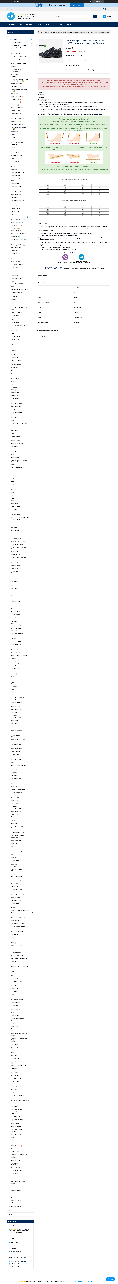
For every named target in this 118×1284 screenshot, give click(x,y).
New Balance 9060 (16, 192)
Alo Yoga (13, 370)
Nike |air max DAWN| (17, 999)
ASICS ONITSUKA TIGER (18, 652)
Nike (12, 420)
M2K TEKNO (14, 1055)
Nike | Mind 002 (15, 1137)
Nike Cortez (14, 150)
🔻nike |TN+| (14, 997)
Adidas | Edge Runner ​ (24, 703)
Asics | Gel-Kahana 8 (17, 633)
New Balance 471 (16, 775)
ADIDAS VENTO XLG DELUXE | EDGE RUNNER (20, 518)
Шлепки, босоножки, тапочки (19, 56)
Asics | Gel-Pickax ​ (28, 819)
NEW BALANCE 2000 (17, 940)
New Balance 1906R (16, 778)
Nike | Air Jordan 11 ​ (25, 1006)
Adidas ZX (14, 180)
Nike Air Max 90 (15, 140)
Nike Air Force (15, 137)
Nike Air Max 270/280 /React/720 (17, 143)
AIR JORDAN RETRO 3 (17, 611)
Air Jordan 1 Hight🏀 (16, 83)
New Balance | (15, 581)
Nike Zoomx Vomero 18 (17, 1095)
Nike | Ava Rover (15, 1167)
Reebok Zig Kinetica (16, 208)
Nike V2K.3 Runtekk (16, 155)
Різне (12, 214)
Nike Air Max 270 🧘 (16, 225)
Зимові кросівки (15, 50)
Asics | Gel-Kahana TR (17, 915)
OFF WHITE (14, 838)
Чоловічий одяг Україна (18, 48)
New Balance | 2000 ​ (26, 724)
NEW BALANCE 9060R (17, 1170)
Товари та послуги (25, 24)
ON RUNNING (15, 398)
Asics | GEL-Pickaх (16, 671)
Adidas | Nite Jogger (16, 840)
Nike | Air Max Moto (16, 1123)
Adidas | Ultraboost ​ (25, 617)
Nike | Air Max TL (15, 751)
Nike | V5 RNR (15, 328)
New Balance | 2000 (16, 404)
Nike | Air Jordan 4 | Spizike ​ (24, 572)
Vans (12, 319)
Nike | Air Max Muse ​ (26, 861)
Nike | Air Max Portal (16, 728)
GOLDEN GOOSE (16, 1078)
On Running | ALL (16, 336)
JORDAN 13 (14, 964)
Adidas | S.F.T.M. (15, 601)
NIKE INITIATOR (15, 354)
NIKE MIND (14, 1084)
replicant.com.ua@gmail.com (18, 1261)
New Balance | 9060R (17, 1195)
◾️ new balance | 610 (17, 292)
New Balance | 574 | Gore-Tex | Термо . (22, 1182)
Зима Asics (14, 1089)
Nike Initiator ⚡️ (15, 258)
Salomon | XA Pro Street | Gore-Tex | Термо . (20, 1156)
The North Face (15, 650)
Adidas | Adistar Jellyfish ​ (23, 740)
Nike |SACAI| (14, 299)
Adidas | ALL (14, 658)
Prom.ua (68, 1279)
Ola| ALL (13, 347)
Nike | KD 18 (14, 692)
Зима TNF (14, 1092)
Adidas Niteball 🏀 (16, 113)
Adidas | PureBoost (16, 392)
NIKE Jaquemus (15, 395)
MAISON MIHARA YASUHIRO (19, 958)
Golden (13, 849)
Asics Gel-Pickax (16, 978)
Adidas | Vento (15, 275)
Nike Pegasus (15, 161)
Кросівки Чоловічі (16, 473)
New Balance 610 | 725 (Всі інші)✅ (18, 128)
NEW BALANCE (15, 436)
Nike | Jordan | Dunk (16, 560)
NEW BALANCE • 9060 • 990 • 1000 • (19, 424)
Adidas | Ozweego (16, 1126)
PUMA (13, 478)
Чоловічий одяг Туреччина (18, 45)
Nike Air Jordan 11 (16, 781)
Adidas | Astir (14, 823)
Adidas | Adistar (15, 720)
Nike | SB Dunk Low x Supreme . (18, 827)
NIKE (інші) (14, 509)
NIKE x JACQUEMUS (17, 264)
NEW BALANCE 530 (16, 365)
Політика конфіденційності (92, 1281)
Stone (12, 971)
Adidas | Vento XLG (16, 278)
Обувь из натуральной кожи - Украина (19, 59)
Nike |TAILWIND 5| (16, 69)
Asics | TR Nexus (16, 342)
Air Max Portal (15, 754)
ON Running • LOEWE (17, 1031)
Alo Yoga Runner (15, 854)
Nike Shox (14, 1106)
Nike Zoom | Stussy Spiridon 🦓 (20, 1100)
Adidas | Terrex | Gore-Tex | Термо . (23, 1061)
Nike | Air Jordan (15, 604)
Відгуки (11, 1214)
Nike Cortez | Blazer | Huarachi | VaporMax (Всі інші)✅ (20, 80)
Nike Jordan (14, 158)
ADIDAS (13, 489)
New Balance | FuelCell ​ (26, 589)
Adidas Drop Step (16, 186)
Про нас (40, 24)
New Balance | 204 (16, 718)
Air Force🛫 (14, 93)
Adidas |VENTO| (15, 1015)
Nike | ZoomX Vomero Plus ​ (23, 1186)
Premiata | (14, 674)
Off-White (13, 638)
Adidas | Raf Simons (16, 1002)
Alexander (14, 527)
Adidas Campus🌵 (16, 121)
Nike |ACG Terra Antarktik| (18, 789)
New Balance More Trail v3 (18, 200)
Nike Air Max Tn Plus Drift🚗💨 (19, 219)
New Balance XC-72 (16, 197)
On (12, 373)
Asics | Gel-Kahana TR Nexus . (25, 974)
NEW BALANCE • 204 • (17, 544)
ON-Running (14, 1050)
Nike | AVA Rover (15, 261)
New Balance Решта (16, 203)
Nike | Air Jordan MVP (17, 955)
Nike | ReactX (15, 1173)
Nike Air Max (14, 883)
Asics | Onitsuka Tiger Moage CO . (23, 766)
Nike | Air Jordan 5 (16, 614)
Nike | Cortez (14, 568)
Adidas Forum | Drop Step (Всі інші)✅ (19, 90)
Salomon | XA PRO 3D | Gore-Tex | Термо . (21, 1040)
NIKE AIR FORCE (16, 953)
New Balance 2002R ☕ (17, 118)
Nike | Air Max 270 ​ (27, 315)
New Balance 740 (16, 811)
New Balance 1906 (16, 247)
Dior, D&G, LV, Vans (16, 467)
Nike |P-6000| (14, 1012)
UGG (12, 578)
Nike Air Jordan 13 (16, 843)
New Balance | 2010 (16, 709)
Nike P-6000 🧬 (15, 236)
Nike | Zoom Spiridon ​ (27, 75)
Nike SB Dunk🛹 (15, 110)
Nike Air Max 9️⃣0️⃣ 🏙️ (17, 222)
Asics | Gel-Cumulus (16, 1129)
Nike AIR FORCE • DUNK (18, 541)
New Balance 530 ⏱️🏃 (17, 86)
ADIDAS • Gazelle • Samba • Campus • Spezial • (19, 461)
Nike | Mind (14, 384)
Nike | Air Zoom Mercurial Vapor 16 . (22, 911)
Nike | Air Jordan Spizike (18, 926)
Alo (12, 1140)
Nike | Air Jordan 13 (16, 852)
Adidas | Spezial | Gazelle (18, 443)
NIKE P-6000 (14, 934)
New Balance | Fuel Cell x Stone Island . (21, 308)
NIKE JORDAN (15, 1058)
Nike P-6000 (14, 250)
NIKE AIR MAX (15, 322)
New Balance (14, 417)
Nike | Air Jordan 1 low (17, 593)
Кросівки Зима (15, 530)
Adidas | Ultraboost (16, 390)
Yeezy (12, 428)
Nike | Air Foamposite (17, 889)
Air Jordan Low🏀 (16, 99)
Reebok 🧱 (14, 1086)
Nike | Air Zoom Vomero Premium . (24, 1112)
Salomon (13, 892)
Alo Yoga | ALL (15, 339)
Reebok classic (15, 205)
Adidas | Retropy (15, 565)
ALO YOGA (14, 401)
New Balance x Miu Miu (17, 835)
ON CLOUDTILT (15, 1151)
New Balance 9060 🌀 (17, 124)
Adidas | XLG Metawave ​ (26, 865)
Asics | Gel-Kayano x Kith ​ (24, 1120)
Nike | (12, 302)
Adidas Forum (15, 183)
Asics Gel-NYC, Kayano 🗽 (18, 233)
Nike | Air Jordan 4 (16, 795)
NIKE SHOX (14, 1072)
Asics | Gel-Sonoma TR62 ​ (24, 361)
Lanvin (13, 1176)
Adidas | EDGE (15, 661)
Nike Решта (14, 164)
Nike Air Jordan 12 (16, 783)
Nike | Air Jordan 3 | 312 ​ (24, 584)
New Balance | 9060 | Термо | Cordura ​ (20, 698)
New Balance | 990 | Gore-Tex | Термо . (22, 1034)
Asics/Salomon (15, 166)
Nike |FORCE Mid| (16, 554)
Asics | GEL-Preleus (16, 305)
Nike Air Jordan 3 (16, 786)
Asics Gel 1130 (15, 1103)
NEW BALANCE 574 (16, 1081)
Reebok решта (15, 211)
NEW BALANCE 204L (17, 1075)
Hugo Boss (19, 683)
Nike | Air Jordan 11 (16, 803)
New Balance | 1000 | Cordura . (25, 982)
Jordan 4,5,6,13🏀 (16, 102)
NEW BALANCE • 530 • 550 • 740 (19, 548)
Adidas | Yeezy (15, 457)
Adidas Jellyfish (15, 988)
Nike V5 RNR (14, 267)
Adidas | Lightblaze (16, 706)
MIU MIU (13, 1132)
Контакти (49, 24)
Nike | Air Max (15, 903)
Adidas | (13, 943)
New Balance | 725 (16, 1134)
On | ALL (13, 344)
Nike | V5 (13, 857)
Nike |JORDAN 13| (16, 539)
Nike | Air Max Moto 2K (17, 894)
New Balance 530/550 (17, 284)
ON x (12, 449)
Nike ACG (14, 134)
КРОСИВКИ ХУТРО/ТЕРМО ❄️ (20, 522)
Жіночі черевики (15, 53)
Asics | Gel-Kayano (16, 1109)
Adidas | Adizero (15, 357)
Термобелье (14, 66)
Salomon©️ (14, 131)
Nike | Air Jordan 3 (16, 800)
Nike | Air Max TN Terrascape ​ (25, 629)
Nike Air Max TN (15, 153)
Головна (12, 24)
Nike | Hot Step (15, 562)
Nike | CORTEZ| (15, 381)
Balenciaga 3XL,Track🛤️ (18, 245)
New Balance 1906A (16, 748)
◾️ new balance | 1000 (17, 832)
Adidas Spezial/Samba (17, 172)
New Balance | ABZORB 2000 (19, 923)
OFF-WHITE (14, 409)
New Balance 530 (16, 194)
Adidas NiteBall (15, 175)
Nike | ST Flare (15, 689)
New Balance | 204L (16, 695)
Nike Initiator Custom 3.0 (17, 412)
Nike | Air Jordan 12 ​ (25, 815)
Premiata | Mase (19, 1069)
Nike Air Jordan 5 (16, 626)
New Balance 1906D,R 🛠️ (18, 116)
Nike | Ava (14, 715)
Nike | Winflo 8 (15, 712)
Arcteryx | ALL (15, 886)
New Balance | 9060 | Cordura (19, 1143)
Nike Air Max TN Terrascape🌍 (19, 217)
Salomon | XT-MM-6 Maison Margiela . (23, 906)
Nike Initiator (14, 1044)
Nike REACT (14, 536)
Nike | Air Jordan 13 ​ (25, 1027)
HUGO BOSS (15, 72)
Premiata (13, 272)
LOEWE (13, 647)
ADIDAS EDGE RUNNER (18, 325)
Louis (12, 525)
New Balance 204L (16, 760)
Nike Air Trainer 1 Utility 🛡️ (18, 242)
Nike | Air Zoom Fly (16, 312)
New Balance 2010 (16, 1116)
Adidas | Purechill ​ (26, 1191)
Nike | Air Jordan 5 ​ (26, 607)
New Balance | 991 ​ (26, 622)
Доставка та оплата (63, 24)
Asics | (13, 762)
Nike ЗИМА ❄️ (15, 668)
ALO (12, 937)
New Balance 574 (16, 189)
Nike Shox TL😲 (15, 228)
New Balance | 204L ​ (25, 745)
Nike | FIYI (14, 330)
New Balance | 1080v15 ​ (26, 1164)
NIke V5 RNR (14, 367)
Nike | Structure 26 (16, 644)
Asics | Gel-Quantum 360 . (26, 946)
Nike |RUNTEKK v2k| (16, 1009)
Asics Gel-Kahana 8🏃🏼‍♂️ (17, 107)
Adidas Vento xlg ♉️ (16, 1146)
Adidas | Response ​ (25, 731)
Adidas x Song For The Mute (19, 655)
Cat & (12, 598)
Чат (112, 1279)
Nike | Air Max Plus (16, 378)
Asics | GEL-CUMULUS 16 (18, 917)
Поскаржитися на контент (77, 1281)
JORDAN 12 (14, 961)
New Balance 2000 (16, 406)
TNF (12, 846)
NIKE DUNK (14, 387)
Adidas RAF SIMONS (17, 270)
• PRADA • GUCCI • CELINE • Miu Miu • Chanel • (19, 439)
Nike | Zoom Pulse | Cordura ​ (24, 664)
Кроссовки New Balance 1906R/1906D (54, 32)
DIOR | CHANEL (15, 506)
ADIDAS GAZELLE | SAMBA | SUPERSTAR (19, 295)
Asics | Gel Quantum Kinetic (18, 1065)
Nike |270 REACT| (16, 551)
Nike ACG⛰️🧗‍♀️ (15, 105)
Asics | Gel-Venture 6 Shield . (26, 1201)
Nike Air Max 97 (15, 256)
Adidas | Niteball (15, 1160)
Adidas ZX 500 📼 (16, 231)
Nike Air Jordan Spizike (17, 931)
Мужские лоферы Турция (18, 63)
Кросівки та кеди (16, 42)
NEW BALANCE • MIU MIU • (19, 557)
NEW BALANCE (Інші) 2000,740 (19, 289)
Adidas (13, 281)
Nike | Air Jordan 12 (16, 792)
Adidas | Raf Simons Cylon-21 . (23, 967)
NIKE (12, 415)
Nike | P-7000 (14, 1148)
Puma (12, 481)
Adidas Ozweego (16, 178)
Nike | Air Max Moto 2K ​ (25, 736)
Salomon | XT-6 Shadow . (28, 351)
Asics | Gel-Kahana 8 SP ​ (24, 870)
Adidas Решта (15, 169)
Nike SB (13, 147)
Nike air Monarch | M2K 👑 (18, 239)
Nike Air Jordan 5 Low (17, 881)
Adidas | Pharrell (15, 897)
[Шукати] (95, 16)
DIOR (12, 333)
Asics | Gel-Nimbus (16, 641)
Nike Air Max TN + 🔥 (17, 96)
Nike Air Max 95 (15, 253)
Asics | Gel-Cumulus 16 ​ (24, 877)
